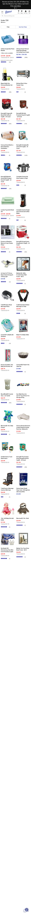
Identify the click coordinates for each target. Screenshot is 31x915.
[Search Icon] (2, 16)
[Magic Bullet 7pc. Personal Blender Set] (8, 74)
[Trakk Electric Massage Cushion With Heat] (8, 479)
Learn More (17, 6)
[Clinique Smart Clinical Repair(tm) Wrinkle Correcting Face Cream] (23, 39)
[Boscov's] (8, 12)
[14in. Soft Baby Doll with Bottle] (8, 509)
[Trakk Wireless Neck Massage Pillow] (8, 295)
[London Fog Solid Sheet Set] (8, 200)
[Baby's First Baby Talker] (23, 325)
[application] (26, 910)
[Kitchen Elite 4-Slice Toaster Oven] (23, 74)
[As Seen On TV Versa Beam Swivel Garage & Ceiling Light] (8, 263)
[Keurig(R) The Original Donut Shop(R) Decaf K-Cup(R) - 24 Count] (23, 447)
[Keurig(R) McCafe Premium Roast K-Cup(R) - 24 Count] (23, 104)
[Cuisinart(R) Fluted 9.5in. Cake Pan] (23, 355)
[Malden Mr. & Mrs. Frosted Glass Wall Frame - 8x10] (23, 263)
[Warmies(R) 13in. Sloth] (23, 509)
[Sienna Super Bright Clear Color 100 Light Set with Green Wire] (23, 479)
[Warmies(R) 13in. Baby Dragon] (8, 416)
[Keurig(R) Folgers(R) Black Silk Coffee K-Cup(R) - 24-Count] (8, 104)
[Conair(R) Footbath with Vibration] (8, 325)
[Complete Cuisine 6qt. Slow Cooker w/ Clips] (23, 167)
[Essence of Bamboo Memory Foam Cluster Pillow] (8, 232)
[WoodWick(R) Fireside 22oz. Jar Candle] (8, 384)
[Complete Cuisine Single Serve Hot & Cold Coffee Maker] (23, 200)
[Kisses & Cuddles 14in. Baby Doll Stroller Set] (8, 355)
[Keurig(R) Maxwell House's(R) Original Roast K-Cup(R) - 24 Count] (8, 167)
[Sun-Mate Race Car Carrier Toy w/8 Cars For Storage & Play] (23, 384)
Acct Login (26, 13)
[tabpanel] (15, 3)
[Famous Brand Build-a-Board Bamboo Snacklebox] (8, 135)
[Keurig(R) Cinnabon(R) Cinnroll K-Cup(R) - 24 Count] (23, 135)
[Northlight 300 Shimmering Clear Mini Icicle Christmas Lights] (8, 538)
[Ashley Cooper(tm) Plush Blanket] (8, 39)
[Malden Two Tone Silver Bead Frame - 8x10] (23, 538)
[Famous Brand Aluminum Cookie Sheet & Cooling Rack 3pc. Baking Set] (23, 416)
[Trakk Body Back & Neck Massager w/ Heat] (23, 295)
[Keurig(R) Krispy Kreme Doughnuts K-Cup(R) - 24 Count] (23, 232)
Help (19, 13)
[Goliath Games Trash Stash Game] (8, 447)
